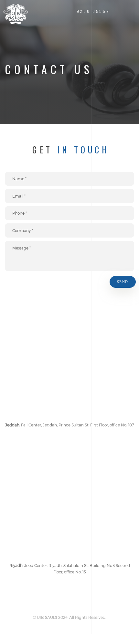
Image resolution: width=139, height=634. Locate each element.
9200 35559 (93, 11)
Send (122, 282)
